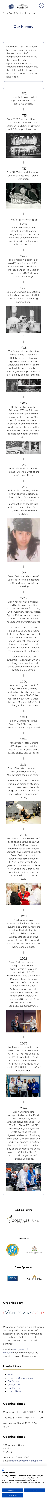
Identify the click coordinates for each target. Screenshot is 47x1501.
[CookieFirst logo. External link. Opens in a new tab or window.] (3, 1470)
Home (11, 1374)
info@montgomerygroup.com (26, 1460)
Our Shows (13, 1381)
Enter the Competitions (20, 1378)
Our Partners (14, 1388)
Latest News (14, 1391)
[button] (41, 5)
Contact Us (14, 1384)
